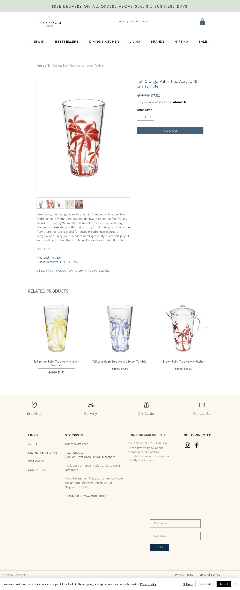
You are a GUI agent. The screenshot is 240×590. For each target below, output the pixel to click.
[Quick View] (56, 329)
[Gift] (146, 405)
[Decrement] (140, 116)
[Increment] (151, 116)
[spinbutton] (145, 116)
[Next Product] (206, 328)
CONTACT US (37, 470)
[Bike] (91, 405)
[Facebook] (196, 445)
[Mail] (202, 405)
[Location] (34, 405)
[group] (120, 342)
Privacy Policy (148, 584)
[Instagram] (187, 445)
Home (40, 65)
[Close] (235, 584)
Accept (224, 584)
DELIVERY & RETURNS (42, 452)
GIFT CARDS (36, 461)
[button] (202, 21)
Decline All (205, 584)
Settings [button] (188, 584)
